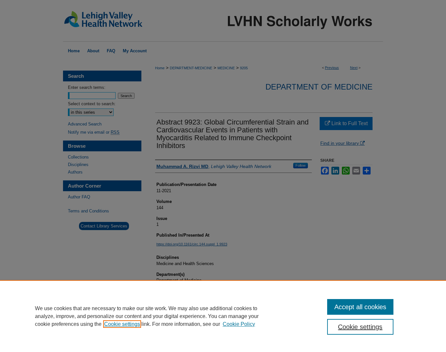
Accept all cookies (360, 306)
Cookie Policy (239, 324)
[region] (223, 316)
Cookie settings (122, 324)
